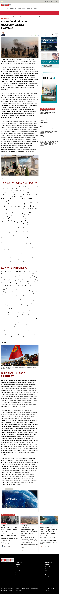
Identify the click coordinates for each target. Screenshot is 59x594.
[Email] (49, 35)
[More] (56, 35)
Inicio (2, 16)
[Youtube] (45, 1)
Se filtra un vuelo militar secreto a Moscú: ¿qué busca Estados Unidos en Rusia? (48, 112)
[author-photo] (3, 546)
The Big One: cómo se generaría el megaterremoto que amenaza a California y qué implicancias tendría (48, 125)
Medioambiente (43, 122)
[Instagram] (49, 1)
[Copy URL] (31, 35)
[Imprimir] (52, 35)
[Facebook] (53, 1)
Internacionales (8, 16)
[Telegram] (55, 1)
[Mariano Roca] (3, 34)
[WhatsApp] (35, 35)
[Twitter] (51, 1)
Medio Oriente (9, 488)
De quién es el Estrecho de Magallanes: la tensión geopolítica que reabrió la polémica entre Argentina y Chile (48, 138)
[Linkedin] (57, 1)
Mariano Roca (9, 33)
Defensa (42, 135)
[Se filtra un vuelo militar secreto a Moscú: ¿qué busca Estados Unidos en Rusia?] (10, 520)
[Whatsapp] (47, 1)
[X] (42, 35)
